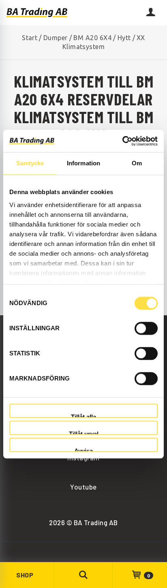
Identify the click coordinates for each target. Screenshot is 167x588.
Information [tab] (83, 163)
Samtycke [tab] (30, 163)
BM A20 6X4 (92, 37)
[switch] (146, 328)
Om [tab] (137, 163)
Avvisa (83, 450)
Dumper (55, 37)
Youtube (83, 487)
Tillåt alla (83, 415)
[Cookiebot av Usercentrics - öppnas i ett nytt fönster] (122, 141)
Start (29, 37)
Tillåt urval (83, 432)
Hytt (124, 37)
